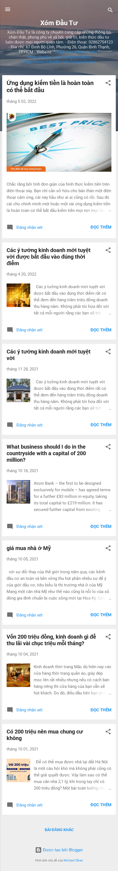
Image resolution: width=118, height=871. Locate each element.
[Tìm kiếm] (110, 11)
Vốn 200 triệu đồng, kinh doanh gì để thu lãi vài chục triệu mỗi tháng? (51, 640)
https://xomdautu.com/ (76, 51)
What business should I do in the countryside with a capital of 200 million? (46, 453)
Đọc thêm (101, 227)
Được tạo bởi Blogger (62, 849)
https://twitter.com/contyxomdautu (59, 56)
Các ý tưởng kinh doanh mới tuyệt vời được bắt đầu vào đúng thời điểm (49, 257)
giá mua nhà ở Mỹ (29, 548)
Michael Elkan (73, 860)
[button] (108, 84)
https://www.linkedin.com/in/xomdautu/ (59, 61)
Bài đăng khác (59, 830)
